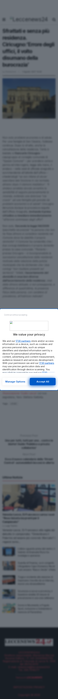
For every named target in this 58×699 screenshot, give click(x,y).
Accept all (42, 381)
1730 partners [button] (23, 341)
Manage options (15, 381)
